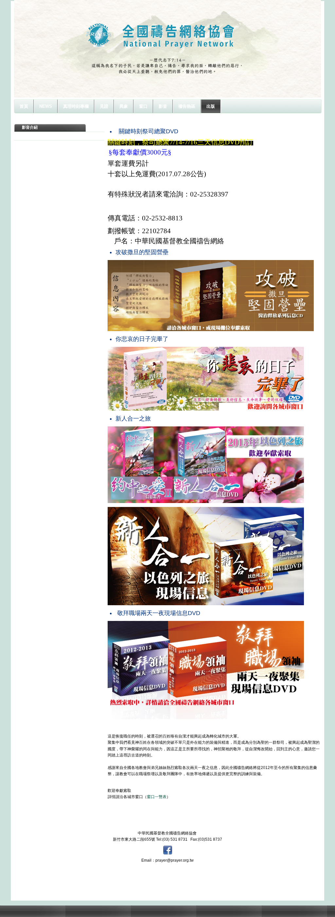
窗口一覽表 (157, 797)
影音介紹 (30, 127)
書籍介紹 (30, 136)
